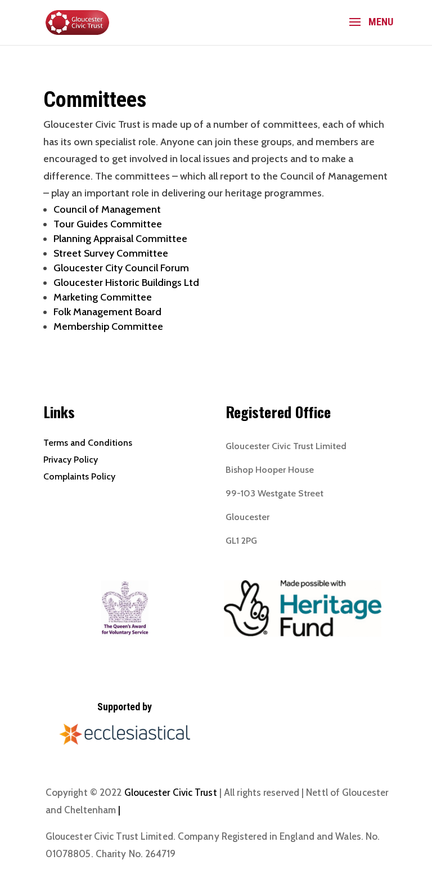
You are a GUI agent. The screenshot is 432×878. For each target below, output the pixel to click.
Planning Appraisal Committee (120, 238)
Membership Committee (108, 326)
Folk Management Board (107, 312)
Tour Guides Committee (107, 224)
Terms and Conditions (87, 442)
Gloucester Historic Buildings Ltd (126, 282)
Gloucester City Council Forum (121, 268)
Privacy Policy (70, 459)
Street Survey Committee (110, 253)
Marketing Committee (102, 297)
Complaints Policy (79, 476)
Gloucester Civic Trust (170, 792)
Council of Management (107, 209)
